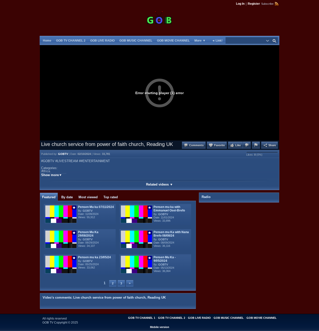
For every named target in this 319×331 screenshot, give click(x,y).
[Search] (274, 40)
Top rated (110, 197)
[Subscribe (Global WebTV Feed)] (276, 3)
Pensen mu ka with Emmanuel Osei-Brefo (169, 208)
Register (254, 3)
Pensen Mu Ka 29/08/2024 (88, 233)
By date (67, 197)
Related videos (159, 184)
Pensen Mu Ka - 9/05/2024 (165, 259)
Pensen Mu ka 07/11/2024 (96, 207)
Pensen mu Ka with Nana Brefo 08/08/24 (171, 233)
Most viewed (88, 197)
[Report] (256, 145)
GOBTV (87, 210)
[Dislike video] (247, 145)
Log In (240, 3)
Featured (49, 197)
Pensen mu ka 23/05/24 (94, 257)
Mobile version (159, 327)
